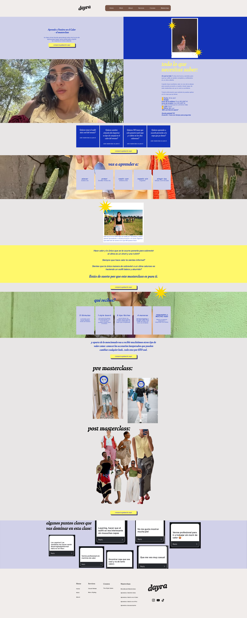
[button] (139, 8)
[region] (87, 136)
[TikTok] (163, 600)
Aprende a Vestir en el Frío (129, 601)
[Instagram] (153, 600)
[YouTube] (158, 600)
